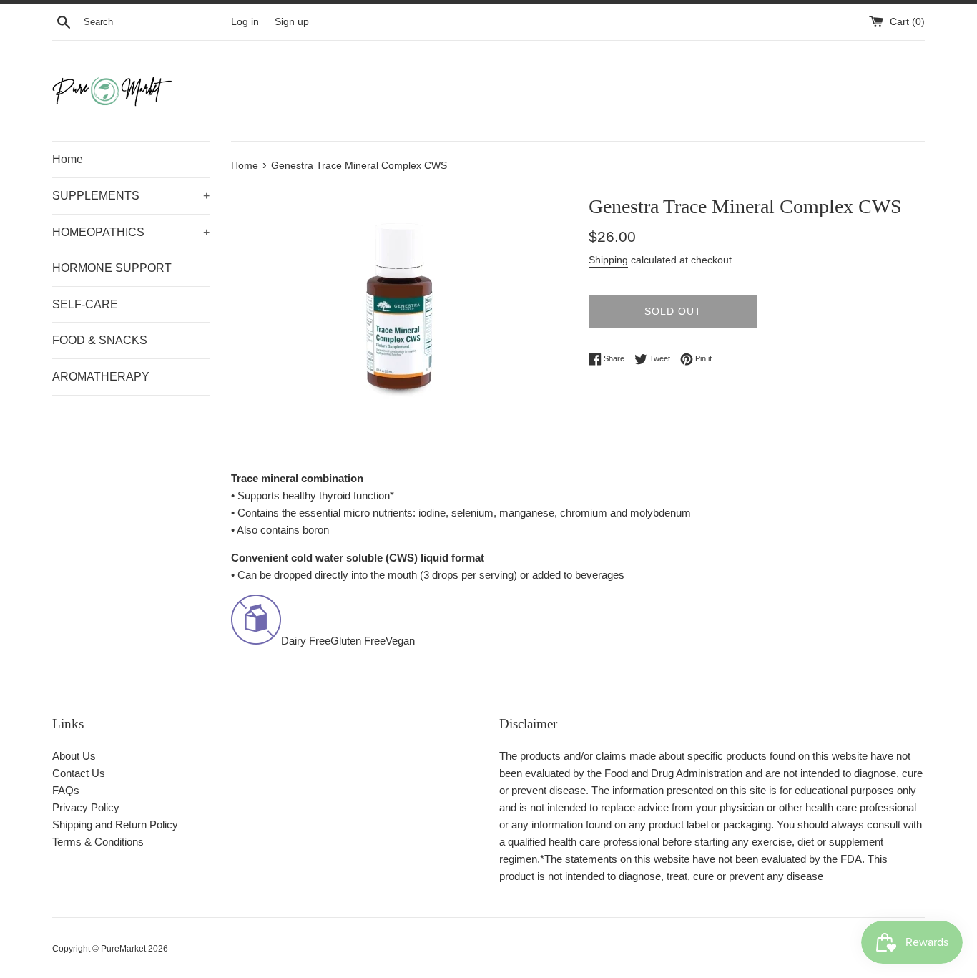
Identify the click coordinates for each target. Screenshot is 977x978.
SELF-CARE (85, 304)
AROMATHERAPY (100, 377)
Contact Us (78, 773)
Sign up (292, 21)
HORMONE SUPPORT (112, 268)
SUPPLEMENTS (131, 196)
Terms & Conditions (98, 842)
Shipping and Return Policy (115, 824)
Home (67, 159)
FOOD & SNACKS (99, 340)
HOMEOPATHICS (131, 232)
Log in (245, 21)
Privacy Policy (85, 807)
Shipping (608, 259)
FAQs (65, 790)
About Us (74, 756)
